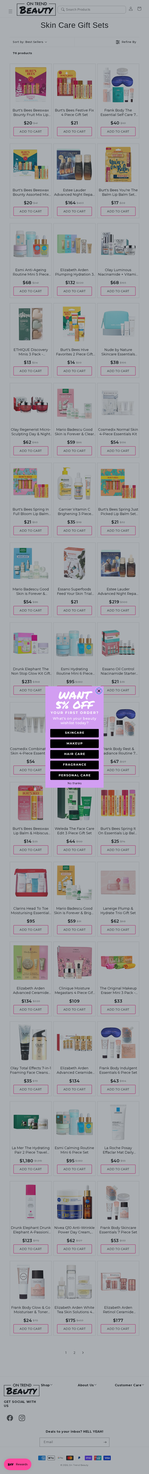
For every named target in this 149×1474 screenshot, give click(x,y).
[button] (74, 733)
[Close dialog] (99, 691)
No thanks (74, 783)
